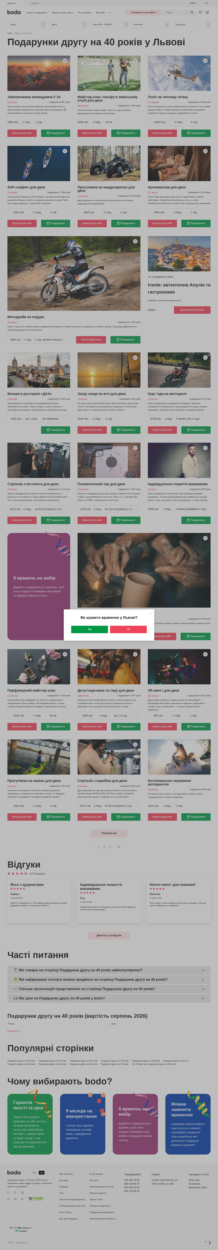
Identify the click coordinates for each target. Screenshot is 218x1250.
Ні (128, 629)
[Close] (150, 613)
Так (90, 629)
